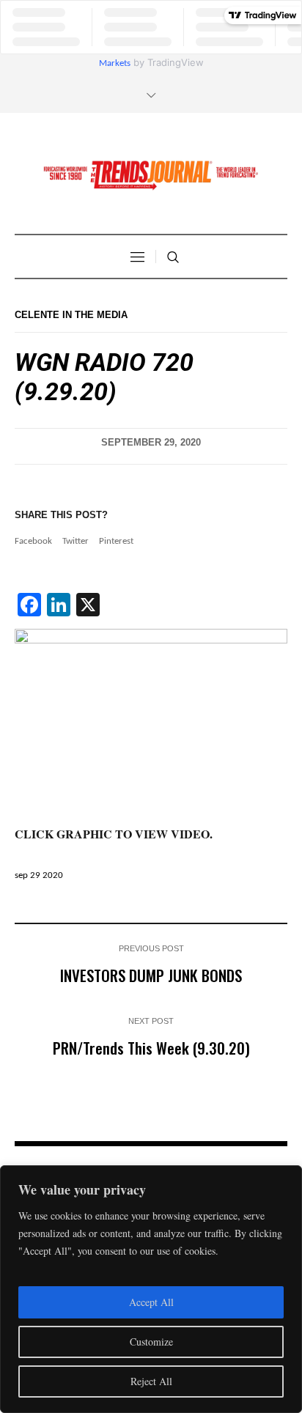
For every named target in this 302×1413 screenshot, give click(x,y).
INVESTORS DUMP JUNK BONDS (151, 975)
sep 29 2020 (39, 875)
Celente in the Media (71, 314)
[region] (151, 1289)
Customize (151, 1342)
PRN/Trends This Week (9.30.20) (151, 1047)
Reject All (151, 1381)
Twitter (75, 541)
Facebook (33, 541)
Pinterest (116, 541)
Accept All (151, 1302)
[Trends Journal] (151, 175)
